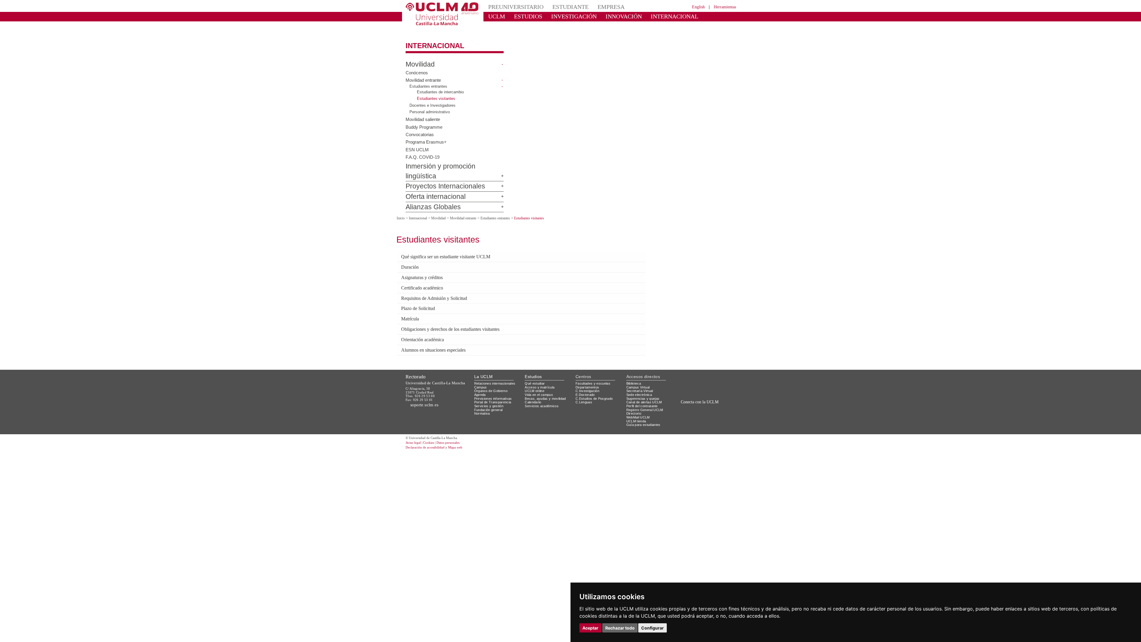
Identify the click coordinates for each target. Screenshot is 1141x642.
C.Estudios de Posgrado (595, 381)
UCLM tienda (637, 404)
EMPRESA (596, 7)
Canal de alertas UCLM (645, 385)
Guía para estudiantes (644, 408)
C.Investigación (588, 374)
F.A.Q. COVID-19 (422, 152)
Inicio (401, 203)
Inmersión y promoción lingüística (447, 161)
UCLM (495, 16)
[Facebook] (701, 398)
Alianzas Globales (428, 192)
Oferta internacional (431, 181)
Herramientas (723, 7)
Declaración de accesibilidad (428, 430)
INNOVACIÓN (606, 16)
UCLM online (535, 374)
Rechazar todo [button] (620, 627)
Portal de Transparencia (494, 385)
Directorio (635, 396)
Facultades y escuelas (594, 366)
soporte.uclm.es (427, 388)
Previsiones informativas (495, 381)
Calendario (534, 385)
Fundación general (490, 393)
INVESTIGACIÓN (563, 16)
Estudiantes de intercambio (441, 86)
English (693, 7)
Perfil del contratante (644, 389)
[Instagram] (678, 398)
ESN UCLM (416, 144)
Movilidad (418, 59)
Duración (411, 251)
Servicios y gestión (489, 389)
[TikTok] (687, 398)
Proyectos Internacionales (438, 171)
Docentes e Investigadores (433, 100)
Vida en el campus (540, 378)
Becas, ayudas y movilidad (546, 381)
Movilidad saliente (424, 114)
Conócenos (417, 67)
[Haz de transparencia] (690, 368)
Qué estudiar (536, 366)
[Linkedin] (712, 398)
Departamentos (589, 370)
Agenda (480, 378)
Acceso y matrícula (541, 370)
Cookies (432, 426)
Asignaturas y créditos (426, 262)
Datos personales (456, 426)
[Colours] (717, 368)
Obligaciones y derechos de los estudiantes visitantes (460, 313)
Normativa (483, 396)
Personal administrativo (431, 107)
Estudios (533, 359)
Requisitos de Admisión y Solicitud (438, 282)
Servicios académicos (543, 389)
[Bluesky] (707, 398)
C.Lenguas (584, 385)
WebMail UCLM (638, 400)
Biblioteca (634, 366)
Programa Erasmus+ (427, 137)
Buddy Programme (425, 122)
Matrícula (411, 302)
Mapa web (463, 430)
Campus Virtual (639, 370)
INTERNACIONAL (649, 16)
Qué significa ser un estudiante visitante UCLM (453, 241)
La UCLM (483, 359)
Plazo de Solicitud (420, 292)
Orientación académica (426, 323)
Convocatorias (420, 129)
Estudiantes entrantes (429, 81)
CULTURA (688, 16)
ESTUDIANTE (559, 7)
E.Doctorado (586, 378)
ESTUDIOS (522, 16)
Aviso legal (414, 426)
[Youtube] (720, 398)
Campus (481, 370)
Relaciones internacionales (497, 366)
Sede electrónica (640, 378)
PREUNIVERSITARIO (511, 7)
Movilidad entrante (425, 75)
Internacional (430, 40)
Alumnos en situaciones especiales (439, 333)
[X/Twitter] (694, 398)
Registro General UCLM (646, 393)
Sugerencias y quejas (644, 381)
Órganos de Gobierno (492, 374)
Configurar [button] (652, 627)
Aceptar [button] (590, 627)
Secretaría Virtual (641, 374)
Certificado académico (425, 272)
